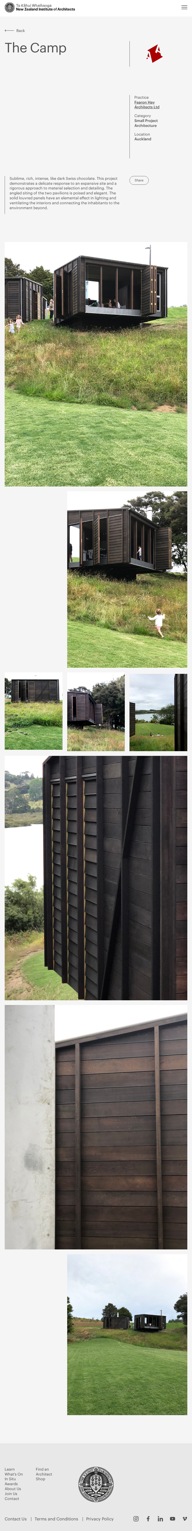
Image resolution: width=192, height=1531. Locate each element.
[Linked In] (160, 1518)
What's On (14, 1474)
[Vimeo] (184, 1518)
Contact (12, 1498)
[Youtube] (172, 1518)
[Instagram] (136, 1518)
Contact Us (16, 1519)
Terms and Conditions (56, 1519)
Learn (10, 1469)
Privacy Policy (100, 1519)
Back (20, 30)
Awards (11, 1483)
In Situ (10, 1478)
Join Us (11, 1493)
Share (139, 180)
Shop (40, 1478)
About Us (13, 1488)
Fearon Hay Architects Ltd (146, 105)
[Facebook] (148, 1518)
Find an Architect (44, 1471)
